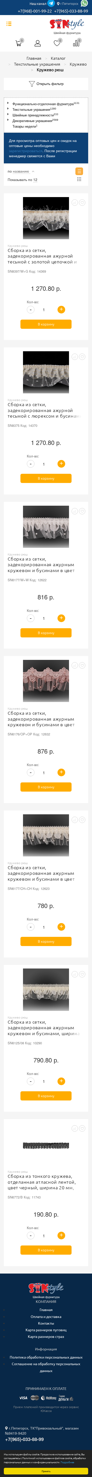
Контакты (46, 1323)
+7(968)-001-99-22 (35, 11)
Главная (46, 1310)
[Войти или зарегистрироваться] (37, 45)
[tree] (46, 115)
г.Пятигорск (69, 3)
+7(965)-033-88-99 (71, 11)
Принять (46, 1471)
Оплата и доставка (46, 1317)
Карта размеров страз (46, 1337)
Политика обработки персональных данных (46, 1357)
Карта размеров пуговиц (46, 1330)
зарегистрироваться (25, 150)
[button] (9, 103)
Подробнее (67, 1462)
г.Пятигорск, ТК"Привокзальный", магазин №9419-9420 (42, 1430)
